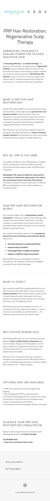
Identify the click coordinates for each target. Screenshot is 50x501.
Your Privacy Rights (13, 468)
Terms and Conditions (13, 461)
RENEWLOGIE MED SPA (27, 492)
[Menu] (45, 11)
